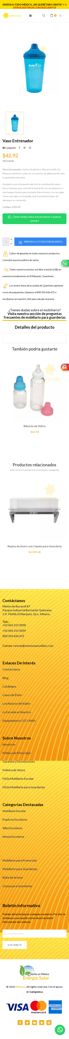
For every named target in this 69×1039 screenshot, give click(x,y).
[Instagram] (48, 1022)
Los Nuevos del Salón (16, 703)
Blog (6, 678)
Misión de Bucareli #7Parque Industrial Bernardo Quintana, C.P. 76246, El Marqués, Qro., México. (27, 610)
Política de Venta (14, 770)
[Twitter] (27, 1022)
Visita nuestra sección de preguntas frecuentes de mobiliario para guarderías (34, 315)
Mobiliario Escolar (14, 811)
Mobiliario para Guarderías (20, 869)
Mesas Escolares (13, 836)
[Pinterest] (30, 147)
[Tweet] (24, 147)
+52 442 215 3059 (14, 630)
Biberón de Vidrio (35, 426)
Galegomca (36, 991)
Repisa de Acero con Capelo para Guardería (35, 546)
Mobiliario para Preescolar (20, 860)
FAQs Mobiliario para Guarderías (24, 787)
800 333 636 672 (13, 636)
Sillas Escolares (12, 828)
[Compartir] (19, 147)
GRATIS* (57, 4)
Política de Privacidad (17, 753)
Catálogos (9, 686)
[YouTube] (34, 1022)
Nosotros (9, 744)
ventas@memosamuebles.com (33, 645)
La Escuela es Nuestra (17, 712)
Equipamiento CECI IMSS (19, 720)
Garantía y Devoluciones (19, 761)
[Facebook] (20, 1022)
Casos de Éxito (12, 695)
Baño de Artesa (13, 877)
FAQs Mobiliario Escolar (18, 778)
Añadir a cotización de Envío (42, 241)
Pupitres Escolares (15, 819)
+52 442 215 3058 (14, 625)
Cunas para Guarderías (17, 886)
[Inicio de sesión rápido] (61, 15)
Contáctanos (11, 669)
